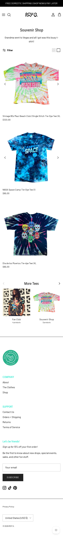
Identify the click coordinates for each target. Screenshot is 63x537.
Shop (5, 392)
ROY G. (12, 526)
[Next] (58, 84)
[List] (58, 50)
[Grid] (54, 50)
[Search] (10, 14)
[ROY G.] (31, 14)
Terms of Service (11, 427)
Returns (7, 422)
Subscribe (13, 477)
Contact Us (8, 411)
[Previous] (5, 84)
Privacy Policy (8, 506)
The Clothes (9, 387)
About (6, 382)
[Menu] (3, 14)
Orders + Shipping (12, 417)
